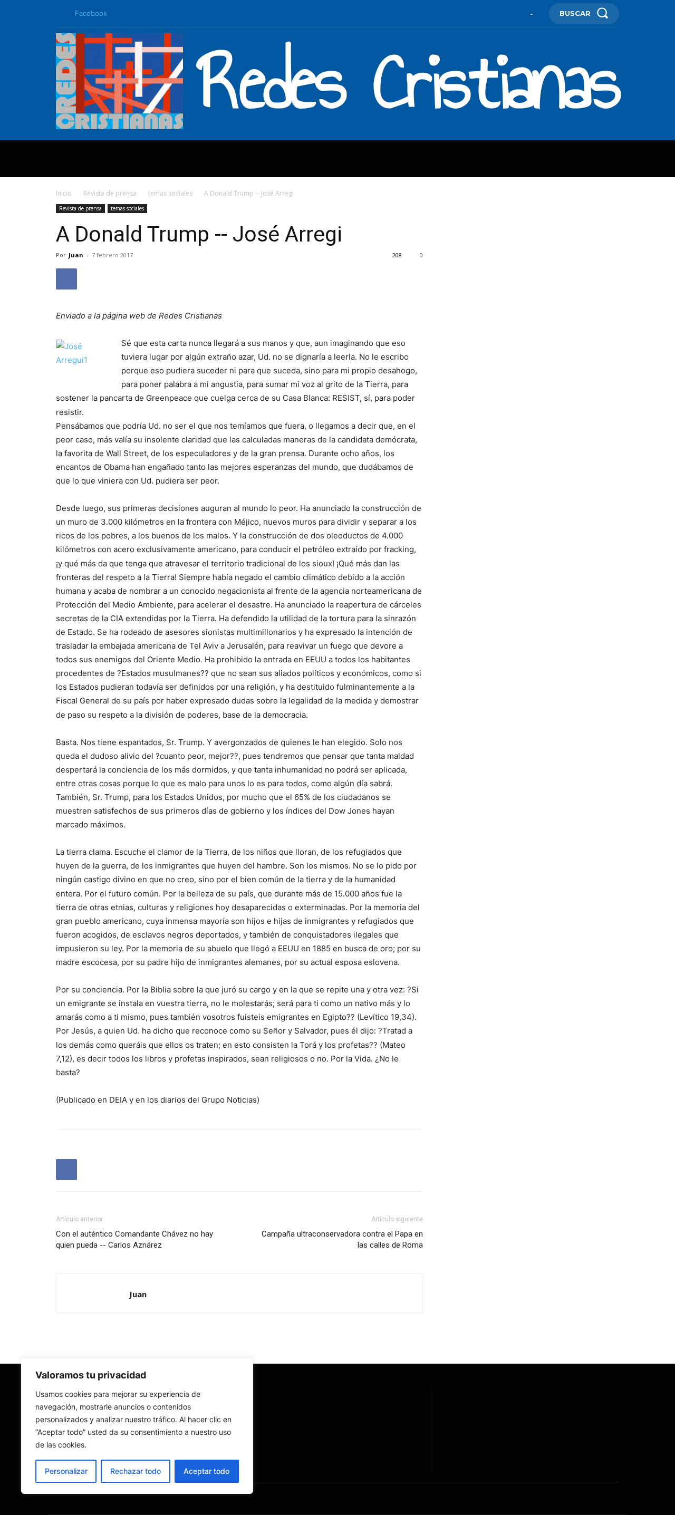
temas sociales (170, 193)
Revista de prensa (110, 193)
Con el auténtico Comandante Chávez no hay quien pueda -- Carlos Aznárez (134, 1239)
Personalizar (66, 1470)
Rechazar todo (135, 1470)
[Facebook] (60, 13)
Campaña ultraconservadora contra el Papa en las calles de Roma (342, 1239)
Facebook (91, 13)
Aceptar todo (206, 1470)
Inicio (64, 193)
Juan (76, 255)
